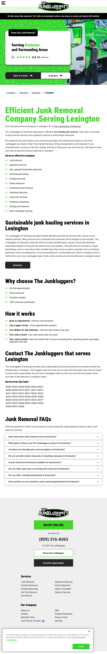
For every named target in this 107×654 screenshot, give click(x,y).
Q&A (57, 610)
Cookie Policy (12, 640)
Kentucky (23, 92)
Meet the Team (28, 617)
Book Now (53, 75)
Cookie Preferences (78, 637)
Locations (10, 92)
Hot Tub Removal (29, 592)
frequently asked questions (66, 426)
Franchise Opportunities (53, 563)
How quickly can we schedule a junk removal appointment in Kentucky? (43, 482)
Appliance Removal (64, 582)
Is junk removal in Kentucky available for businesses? (35, 462)
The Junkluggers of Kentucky (67, 126)
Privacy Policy (61, 617)
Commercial (26, 595)
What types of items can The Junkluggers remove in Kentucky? (39, 443)
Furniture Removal (29, 585)
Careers (24, 613)
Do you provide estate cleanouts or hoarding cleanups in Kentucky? (42, 456)
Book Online (53, 525)
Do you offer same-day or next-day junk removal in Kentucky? (39, 469)
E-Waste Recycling (29, 588)
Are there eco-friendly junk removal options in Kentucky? (36, 449)
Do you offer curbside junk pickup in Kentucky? (32, 475)
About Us (25, 610)
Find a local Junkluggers (53, 553)
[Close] (89, 631)
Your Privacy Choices (30, 620)
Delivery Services (62, 592)
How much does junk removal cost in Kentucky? (32, 437)
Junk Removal (27, 582)
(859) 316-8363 (20, 75)
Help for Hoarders (63, 588)
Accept (81, 646)
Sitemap (59, 620)
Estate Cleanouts (62, 585)
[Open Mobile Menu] (3, 3)
